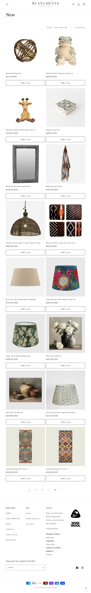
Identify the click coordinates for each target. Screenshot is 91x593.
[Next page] (61, 489)
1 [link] (29, 490)
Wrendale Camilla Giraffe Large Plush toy (20, 130)
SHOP (8, 524)
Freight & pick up (32, 519)
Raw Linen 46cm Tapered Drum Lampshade (21, 299)
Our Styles (30, 524)
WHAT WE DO (11, 535)
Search (28, 513)
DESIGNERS (11, 540)
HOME (8, 513)
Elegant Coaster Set (53, 130)
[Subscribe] (42, 567)
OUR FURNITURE (13, 519)
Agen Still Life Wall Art (14, 412)
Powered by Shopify (51, 587)
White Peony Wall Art (53, 356)
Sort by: (50, 27)
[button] (7, 4)
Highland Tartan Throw (54, 186)
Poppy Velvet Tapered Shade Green (18, 356)
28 (55, 490)
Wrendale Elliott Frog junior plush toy (59, 73)
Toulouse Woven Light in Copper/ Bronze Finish (23, 243)
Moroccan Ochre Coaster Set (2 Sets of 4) (60, 243)
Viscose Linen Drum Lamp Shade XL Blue (61, 412)
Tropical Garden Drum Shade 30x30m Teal (61, 299)
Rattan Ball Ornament (13, 73)
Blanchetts (42, 587)
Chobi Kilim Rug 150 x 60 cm (16, 469)
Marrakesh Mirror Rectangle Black (18, 186)
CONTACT (10, 529)
